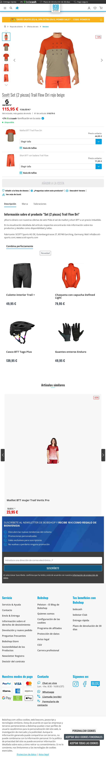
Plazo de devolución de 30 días (56, 2)
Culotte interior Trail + (20, 295)
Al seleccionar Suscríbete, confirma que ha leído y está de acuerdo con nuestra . (50, 576)
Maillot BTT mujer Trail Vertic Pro (28, 500)
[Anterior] (14, 60)
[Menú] (5, 7)
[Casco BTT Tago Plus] (22, 333)
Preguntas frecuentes (14, 635)
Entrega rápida (9, 2)
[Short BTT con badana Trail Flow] (10, 164)
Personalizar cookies (84, 731)
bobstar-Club (80, 614)
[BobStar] (17, 7)
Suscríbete (53, 568)
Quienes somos (45, 613)
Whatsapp (48, 692)
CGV (39, 644)
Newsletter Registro (13, 655)
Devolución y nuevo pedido (17, 630)
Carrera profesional (48, 650)
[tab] (10, 204)
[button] (28, 147)
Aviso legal (43, 639)
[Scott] (7, 102)
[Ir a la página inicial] (56, 7)
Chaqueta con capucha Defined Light (75, 296)
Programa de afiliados (49, 628)
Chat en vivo (49, 683)
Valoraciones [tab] (40, 203)
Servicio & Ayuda (11, 604)
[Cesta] (101, 7)
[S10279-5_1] (58, 60)
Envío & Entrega (11, 615)
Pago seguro (82, 2)
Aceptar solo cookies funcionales (84, 737)
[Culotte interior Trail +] (22, 276)
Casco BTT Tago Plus (19, 352)
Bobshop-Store (10, 641)
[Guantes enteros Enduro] (71, 333)
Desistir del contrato (13, 661)
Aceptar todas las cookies (84, 743)
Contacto (7, 610)
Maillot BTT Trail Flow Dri (31, 130)
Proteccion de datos (26, 754)
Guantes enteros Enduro (70, 352)
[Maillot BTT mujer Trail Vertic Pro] (53, 451)
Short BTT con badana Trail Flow (34, 155)
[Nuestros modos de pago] (17, 692)
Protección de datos (48, 633)
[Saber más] (101, 19)
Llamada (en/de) (51, 696)
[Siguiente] (102, 60)
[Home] (5, 26)
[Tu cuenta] (89, 7)
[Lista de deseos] (95, 7)
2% (21, 2)
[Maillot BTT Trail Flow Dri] (10, 139)
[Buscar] (11, 7)
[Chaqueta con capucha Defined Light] (71, 276)
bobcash (77, 609)
